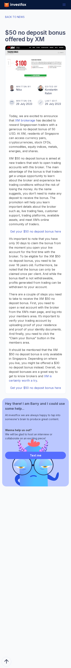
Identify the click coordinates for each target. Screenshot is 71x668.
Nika (19, 89)
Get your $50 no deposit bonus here (35, 231)
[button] (64, 4)
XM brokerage (25, 120)
